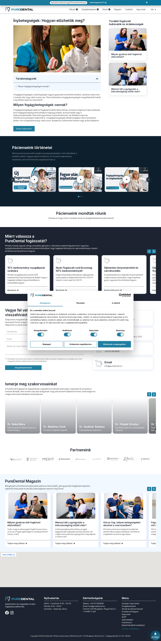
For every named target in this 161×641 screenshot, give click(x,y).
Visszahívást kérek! (23, 367)
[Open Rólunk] (77, 9)
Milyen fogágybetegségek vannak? (34, 86)
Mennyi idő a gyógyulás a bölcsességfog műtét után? (125, 90)
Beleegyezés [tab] (45, 303)
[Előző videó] (12, 179)
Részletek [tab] (80, 303)
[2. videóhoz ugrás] (80, 196)
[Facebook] (7, 613)
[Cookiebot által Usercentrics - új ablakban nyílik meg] (120, 295)
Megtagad (47, 344)
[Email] (99, 363)
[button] (97, 78)
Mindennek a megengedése (114, 344)
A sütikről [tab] (116, 303)
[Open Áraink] (109, 9)
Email (108, 362)
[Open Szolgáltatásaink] (98, 9)
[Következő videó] (149, 179)
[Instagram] (12, 613)
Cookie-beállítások (130, 628)
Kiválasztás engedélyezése (81, 344)
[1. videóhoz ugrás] (78, 196)
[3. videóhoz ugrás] (82, 196)
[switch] (67, 334)
